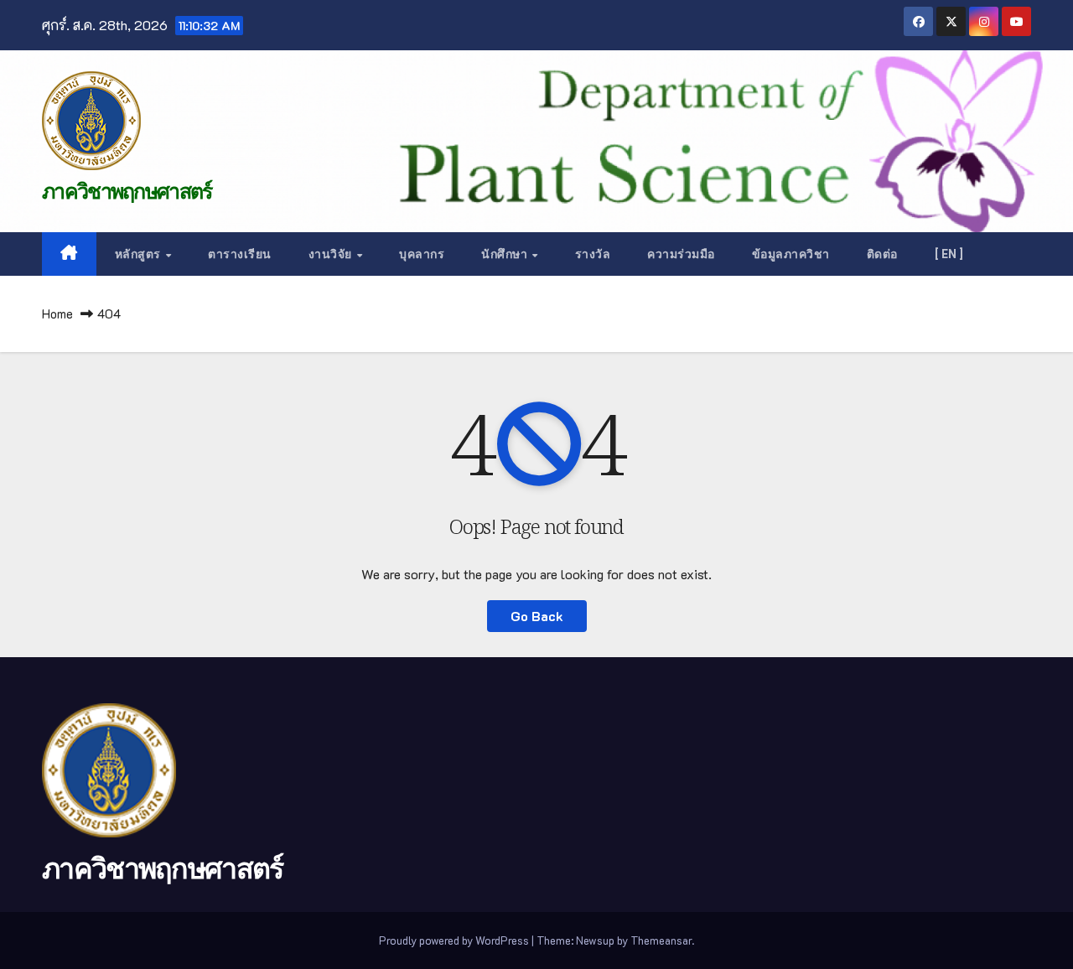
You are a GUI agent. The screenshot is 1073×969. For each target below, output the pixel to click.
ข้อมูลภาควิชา (791, 254)
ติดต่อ (882, 254)
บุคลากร (421, 254)
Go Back (537, 615)
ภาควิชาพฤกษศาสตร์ (127, 191)
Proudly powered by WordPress (455, 940)
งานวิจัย (331, 254)
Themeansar (661, 940)
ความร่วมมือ (681, 254)
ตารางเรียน (240, 254)
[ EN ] (949, 254)
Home (57, 313)
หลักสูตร (139, 254)
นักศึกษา (506, 254)
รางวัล (593, 254)
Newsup (595, 940)
